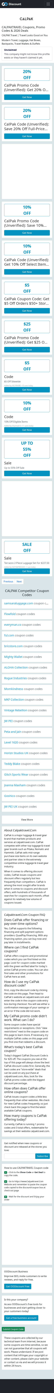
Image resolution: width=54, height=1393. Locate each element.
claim (31, 1358)
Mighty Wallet (23, 657)
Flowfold (19, 614)
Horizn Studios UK (26, 753)
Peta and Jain (22, 732)
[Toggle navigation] (48, 4)
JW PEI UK (20, 806)
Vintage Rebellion (25, 710)
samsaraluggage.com (28, 603)
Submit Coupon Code (13, 1329)
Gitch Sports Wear (26, 774)
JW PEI (18, 721)
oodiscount (11, 4)
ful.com (19, 635)
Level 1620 (20, 742)
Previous (8, 581)
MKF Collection (23, 699)
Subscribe (42, 1156)
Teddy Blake (22, 764)
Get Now (27, 97)
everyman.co (22, 625)
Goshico (19, 796)
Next (19, 581)
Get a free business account (21, 1318)
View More (27, 819)
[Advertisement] (27, 171)
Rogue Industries (25, 678)
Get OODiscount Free (17, 1286)
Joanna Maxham (24, 785)
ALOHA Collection (25, 667)
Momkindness (23, 689)
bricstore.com (23, 646)
